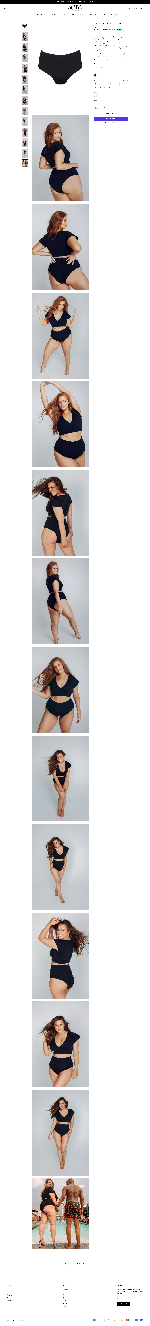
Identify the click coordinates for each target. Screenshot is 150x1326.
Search (134, 8)
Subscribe (124, 1303)
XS (95, 83)
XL (113, 83)
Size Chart (9, 1300)
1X (118, 83)
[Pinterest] (103, 67)
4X (100, 88)
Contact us (65, 1300)
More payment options (111, 123)
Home (8, 1289)
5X (104, 88)
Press (8, 1298)
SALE (103, 14)
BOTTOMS (72, 14)
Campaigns (10, 1295)
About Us (65, 1289)
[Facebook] (99, 67)
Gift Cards (65, 1303)
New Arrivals (38, 14)
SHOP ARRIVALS (52, 14)
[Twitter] (101, 67)
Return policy (66, 1295)
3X (95, 88)
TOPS (63, 14)
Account (127, 8)
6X (109, 88)
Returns (65, 1298)
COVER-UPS (94, 14)
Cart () (142, 8)
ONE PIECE (82, 14)
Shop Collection (11, 1292)
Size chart (125, 80)
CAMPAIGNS (113, 14)
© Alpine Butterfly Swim (15, 1320)
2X (122, 83)
